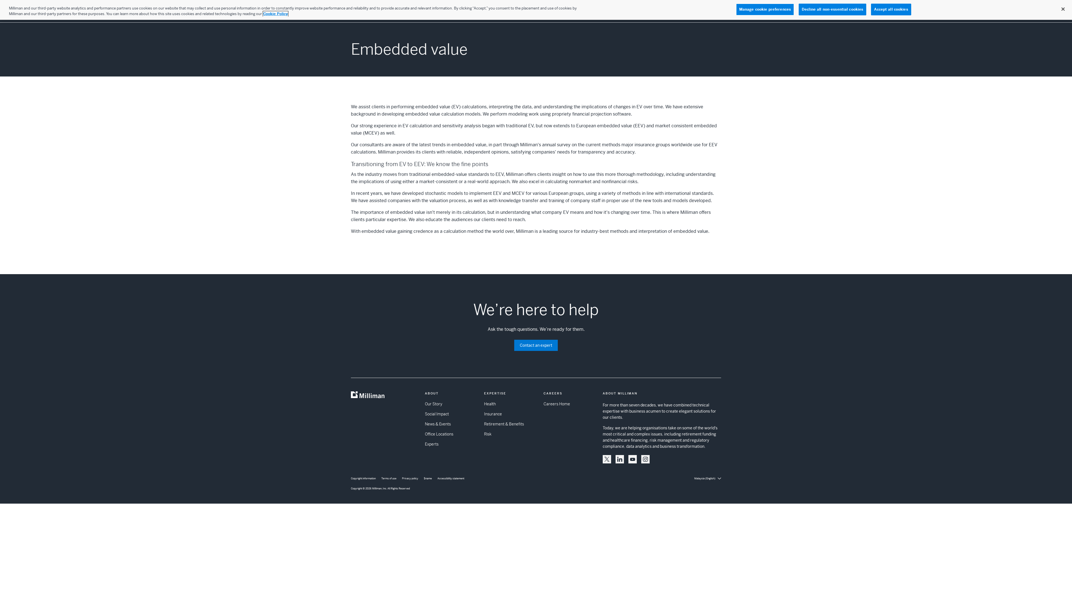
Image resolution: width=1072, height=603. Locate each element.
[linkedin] (620, 459)
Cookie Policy (275, 13)
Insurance (493, 414)
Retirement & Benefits (504, 424)
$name (428, 478)
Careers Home (557, 403)
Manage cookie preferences (765, 9)
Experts (432, 444)
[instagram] (645, 459)
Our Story (433, 403)
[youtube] (632, 459)
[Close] (1063, 9)
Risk (487, 434)
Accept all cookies (891, 9)
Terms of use (388, 478)
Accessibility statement (450, 478)
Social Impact (437, 414)
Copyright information (363, 478)
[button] (607, 459)
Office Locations (439, 434)
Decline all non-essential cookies (832, 9)
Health (490, 403)
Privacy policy (410, 478)
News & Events (438, 424)
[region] (536, 10)
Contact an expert (536, 345)
